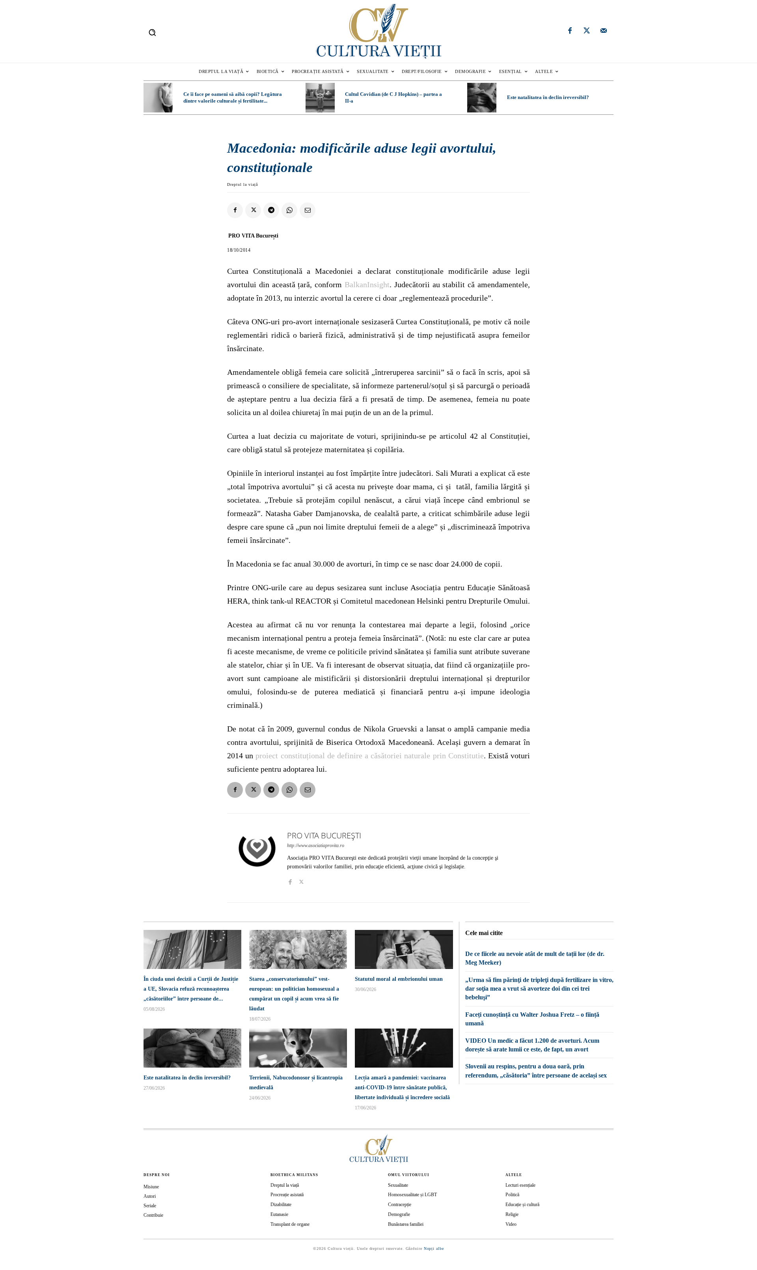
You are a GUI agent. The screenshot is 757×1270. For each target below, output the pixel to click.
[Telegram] (271, 210)
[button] (152, 32)
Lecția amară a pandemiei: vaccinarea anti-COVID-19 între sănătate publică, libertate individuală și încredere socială (402, 1087)
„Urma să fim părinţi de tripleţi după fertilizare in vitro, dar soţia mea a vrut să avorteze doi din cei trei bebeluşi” (539, 988)
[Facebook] (570, 31)
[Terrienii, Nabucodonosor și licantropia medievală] (298, 1048)
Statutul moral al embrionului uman (399, 979)
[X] (253, 210)
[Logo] (378, 31)
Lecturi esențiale (520, 1185)
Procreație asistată (287, 1194)
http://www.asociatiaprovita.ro (315, 845)
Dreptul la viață (242, 184)
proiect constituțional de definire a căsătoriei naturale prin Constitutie (369, 755)
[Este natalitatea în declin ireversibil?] (481, 97)
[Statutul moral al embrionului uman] (404, 949)
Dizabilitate (280, 1204)
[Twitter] (586, 31)
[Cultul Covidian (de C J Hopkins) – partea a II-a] (320, 97)
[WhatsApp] (289, 210)
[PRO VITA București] (257, 858)
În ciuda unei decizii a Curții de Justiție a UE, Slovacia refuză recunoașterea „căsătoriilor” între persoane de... (191, 989)
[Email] (307, 210)
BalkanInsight (367, 284)
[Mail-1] (603, 31)
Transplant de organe (290, 1224)
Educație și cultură (522, 1204)
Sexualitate (398, 1185)
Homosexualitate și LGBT (412, 1194)
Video (510, 1224)
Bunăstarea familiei (405, 1224)
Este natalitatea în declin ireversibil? (548, 97)
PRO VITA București (253, 236)
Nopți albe (434, 1248)
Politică (512, 1194)
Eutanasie (279, 1214)
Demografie (399, 1214)
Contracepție (399, 1204)
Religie (511, 1214)
